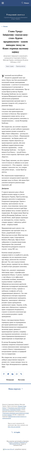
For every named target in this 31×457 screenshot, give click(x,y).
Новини (5, 26)
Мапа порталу (14, 389)
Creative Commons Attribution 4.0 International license (17, 443)
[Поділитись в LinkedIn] (12, 374)
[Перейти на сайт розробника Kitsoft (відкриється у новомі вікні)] (8, 449)
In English (17, 432)
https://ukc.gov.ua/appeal (14, 426)
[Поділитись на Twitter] (8, 374)
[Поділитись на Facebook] (4, 374)
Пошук (26, 3)
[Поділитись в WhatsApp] (17, 374)
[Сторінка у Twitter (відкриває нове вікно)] (15, 436)
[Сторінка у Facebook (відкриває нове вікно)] (12, 436)
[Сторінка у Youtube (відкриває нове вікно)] (19, 436)
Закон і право (10, 66)
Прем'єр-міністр (20, 66)
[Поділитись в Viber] (21, 374)
